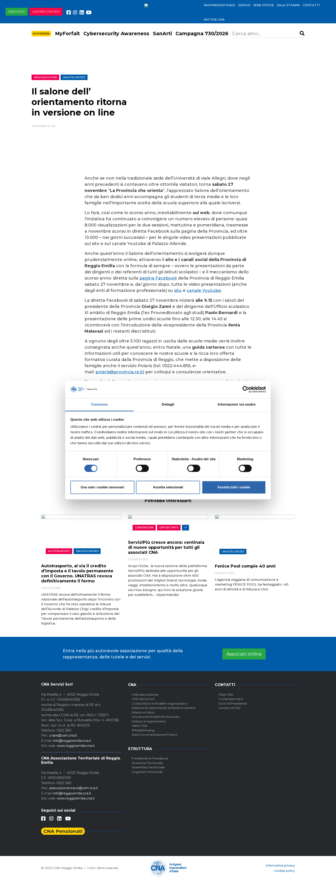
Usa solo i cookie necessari (102, 487)
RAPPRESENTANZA (219, 5)
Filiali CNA (226, 694)
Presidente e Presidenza (150, 758)
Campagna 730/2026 (202, 33)
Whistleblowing (143, 730)
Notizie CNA (214, 19)
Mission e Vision (143, 712)
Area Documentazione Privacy (154, 734)
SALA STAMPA (288, 5)
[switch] (142, 468)
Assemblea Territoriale (148, 767)
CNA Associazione (145, 694)
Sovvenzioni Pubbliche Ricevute (155, 717)
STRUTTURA (140, 749)
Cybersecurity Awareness (116, 33)
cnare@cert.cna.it (63, 735)
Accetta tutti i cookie (233, 487)
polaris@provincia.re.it (119, 371)
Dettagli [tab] (168, 404)
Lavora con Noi (229, 708)
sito (178, 290)
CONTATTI (311, 5)
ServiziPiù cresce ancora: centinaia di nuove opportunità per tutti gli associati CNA (166, 547)
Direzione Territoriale (147, 763)
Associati (16, 11)
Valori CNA (139, 725)
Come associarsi (231, 699)
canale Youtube (204, 290)
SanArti (162, 33)
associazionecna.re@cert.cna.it (73, 788)
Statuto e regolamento (149, 721)
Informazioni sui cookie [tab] (236, 404)
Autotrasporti (59, 551)
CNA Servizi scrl (143, 699)
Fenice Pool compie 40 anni (245, 566)
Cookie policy (284, 870)
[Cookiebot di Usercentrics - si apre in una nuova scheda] (246, 389)
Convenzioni (144, 527)
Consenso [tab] (99, 404)
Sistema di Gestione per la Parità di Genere (163, 708)
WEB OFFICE (263, 5)
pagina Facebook (158, 278)
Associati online (244, 654)
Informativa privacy (280, 865)
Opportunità (169, 527)
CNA (132, 685)
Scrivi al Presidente (233, 703)
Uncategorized (74, 77)
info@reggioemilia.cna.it (72, 741)
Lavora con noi (45, 11)
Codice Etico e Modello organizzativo (159, 703)
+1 (185, 527)
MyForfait (67, 33)
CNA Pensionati (63, 831)
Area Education (45, 77)
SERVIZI (244, 5)
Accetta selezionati (168, 487)
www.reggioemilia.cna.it (76, 746)
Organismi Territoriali (147, 772)
